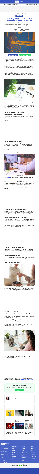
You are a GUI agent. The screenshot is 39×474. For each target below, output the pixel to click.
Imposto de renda (23, 458)
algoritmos (8, 177)
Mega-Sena (33, 452)
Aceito (20, 465)
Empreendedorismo (11, 13)
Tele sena (33, 454)
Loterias (26, 4)
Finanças (23, 450)
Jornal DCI (6, 13)
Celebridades (14, 446)
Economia (13, 4)
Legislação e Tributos (23, 455)
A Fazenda (14, 456)
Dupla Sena (33, 458)
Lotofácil (33, 450)
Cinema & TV (14, 448)
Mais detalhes (25, 465)
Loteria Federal (34, 456)
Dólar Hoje (23, 448)
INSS (17, 4)
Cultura (13, 450)
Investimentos (32, 4)
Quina (33, 448)
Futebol (13, 452)
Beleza (13, 458)
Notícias (13, 454)
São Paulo (21, 4)
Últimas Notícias (7, 4)
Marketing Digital (17, 13)
